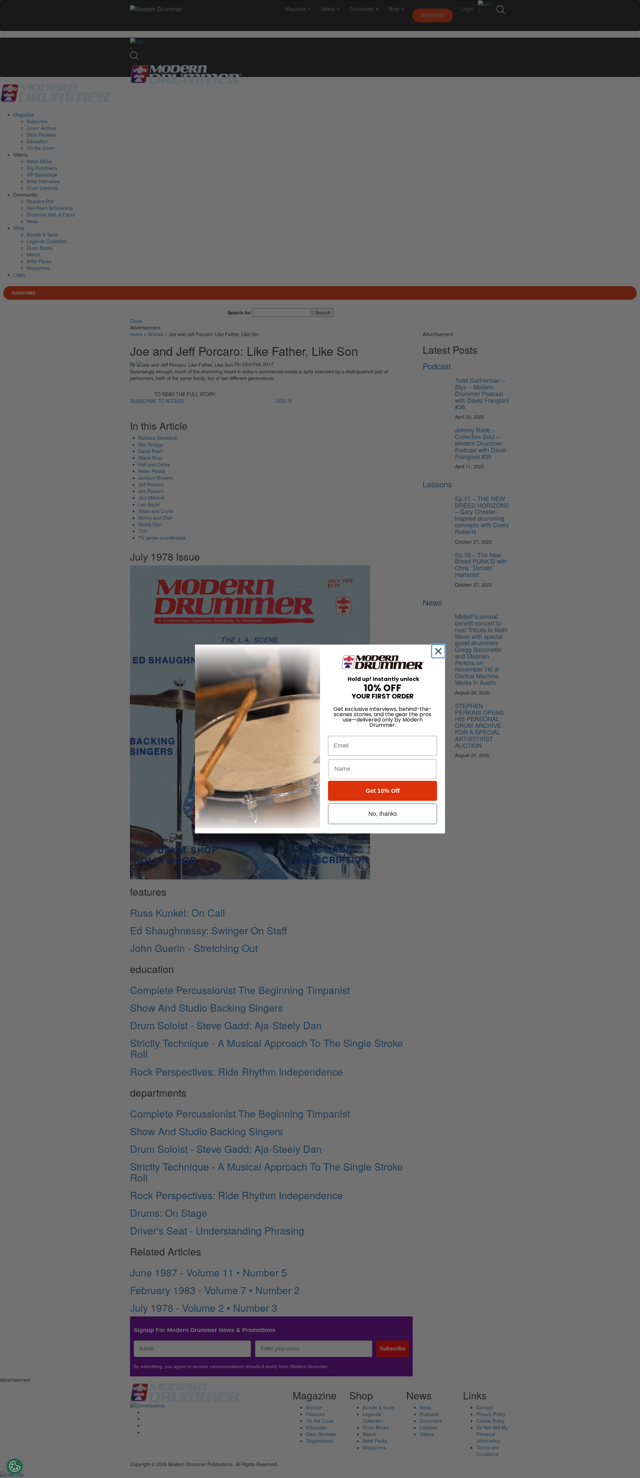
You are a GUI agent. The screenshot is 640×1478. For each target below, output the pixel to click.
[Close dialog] (439, 651)
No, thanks (382, 813)
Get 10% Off (383, 790)
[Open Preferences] (14, 1466)
